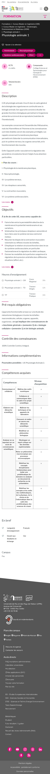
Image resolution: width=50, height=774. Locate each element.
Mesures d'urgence (13, 647)
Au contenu (11, 2)
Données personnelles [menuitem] (25, 771)
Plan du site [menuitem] (9, 687)
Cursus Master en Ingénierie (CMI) (26, 24)
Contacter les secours (14, 650)
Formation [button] (12, 16)
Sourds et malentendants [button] (23, 619)
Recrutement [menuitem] (10, 709)
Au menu (34, 2)
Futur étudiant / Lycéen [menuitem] (14, 723)
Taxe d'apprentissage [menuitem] (13, 705)
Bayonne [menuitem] (16, 635)
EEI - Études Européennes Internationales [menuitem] (21, 694)
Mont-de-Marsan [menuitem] (29, 635)
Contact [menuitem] (8, 734)
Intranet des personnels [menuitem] (14, 676)
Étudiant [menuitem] (8, 720)
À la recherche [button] (23, 2)
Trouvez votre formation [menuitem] (14, 683)
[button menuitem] (46, 9)
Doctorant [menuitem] (9, 727)
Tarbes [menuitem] (8, 640)
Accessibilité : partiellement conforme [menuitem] (25, 767)
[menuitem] (10, 749)
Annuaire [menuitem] (10, 679)
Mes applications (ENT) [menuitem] (16, 672)
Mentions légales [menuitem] (25, 763)
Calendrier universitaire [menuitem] (14, 665)
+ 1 (40, 55)
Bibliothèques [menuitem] (10, 716)
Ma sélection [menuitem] (10, 669)
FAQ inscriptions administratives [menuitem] (17, 662)
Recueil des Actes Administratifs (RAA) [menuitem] (20, 731)
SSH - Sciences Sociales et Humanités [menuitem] (20, 698)
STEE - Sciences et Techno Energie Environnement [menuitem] (24, 701)
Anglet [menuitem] (8, 635)
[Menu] (41, 9)
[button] (43, 16)
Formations (6, 24)
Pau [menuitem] (40, 635)
